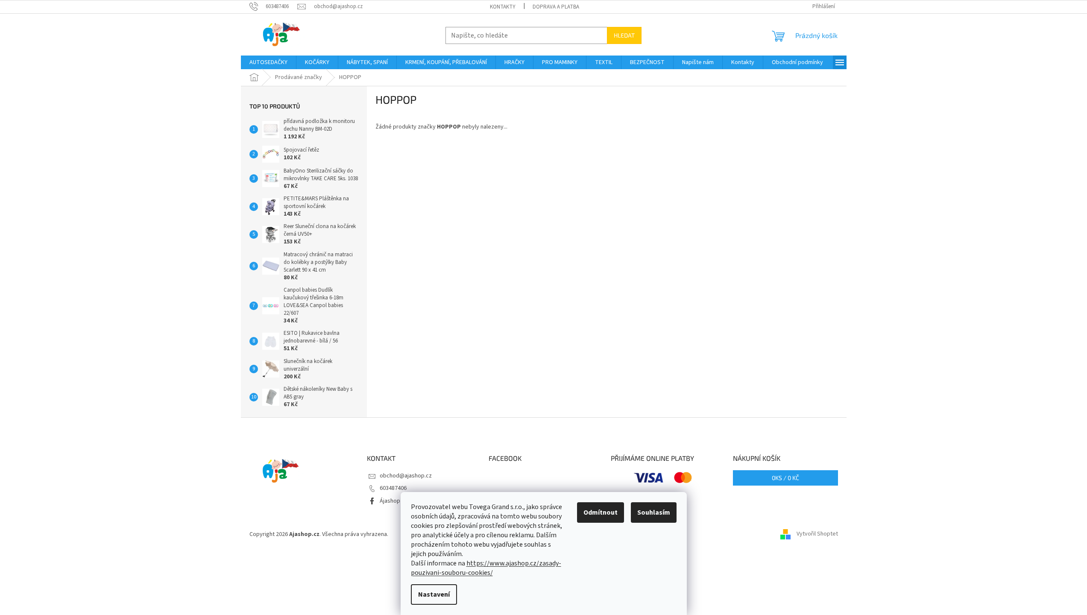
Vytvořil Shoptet (817, 534)
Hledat (624, 35)
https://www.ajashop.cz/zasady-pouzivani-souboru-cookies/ (486, 568)
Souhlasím (653, 512)
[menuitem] (268, 62)
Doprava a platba (556, 7)
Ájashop (390, 501)
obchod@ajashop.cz (406, 476)
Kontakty (503, 7)
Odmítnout (600, 512)
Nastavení (434, 594)
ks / (785, 477)
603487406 (393, 488)
